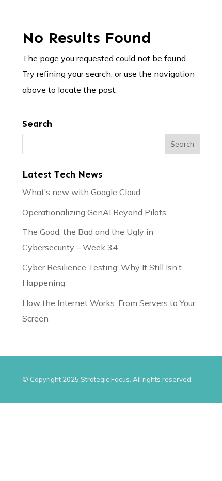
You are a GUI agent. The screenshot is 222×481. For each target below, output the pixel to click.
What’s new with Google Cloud (81, 192)
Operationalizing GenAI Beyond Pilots (94, 212)
